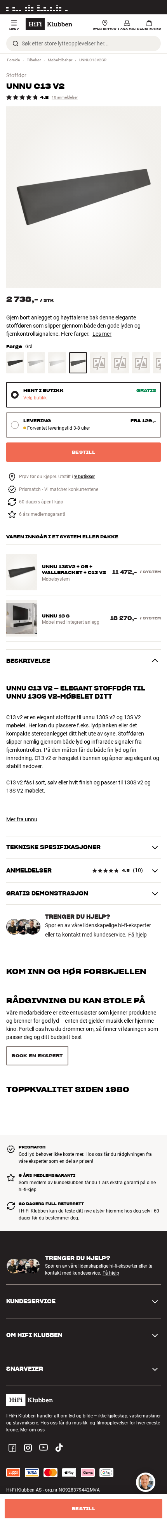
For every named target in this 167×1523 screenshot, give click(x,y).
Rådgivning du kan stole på (75, 1001)
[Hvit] (57, 362)
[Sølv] (36, 362)
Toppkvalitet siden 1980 (67, 1030)
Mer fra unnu (21, 819)
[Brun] (120, 362)
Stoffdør (16, 75)
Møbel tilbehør (60, 60)
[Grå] (78, 362)
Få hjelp (137, 934)
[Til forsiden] (49, 24)
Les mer (152, 7)
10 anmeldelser (65, 97)
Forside (13, 60)
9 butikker (84, 476)
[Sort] (15, 362)
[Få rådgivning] (145, 1482)
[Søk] (15, 43)
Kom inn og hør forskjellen (76, 971)
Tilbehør (34, 60)
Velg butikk (35, 398)
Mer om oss (32, 1402)
